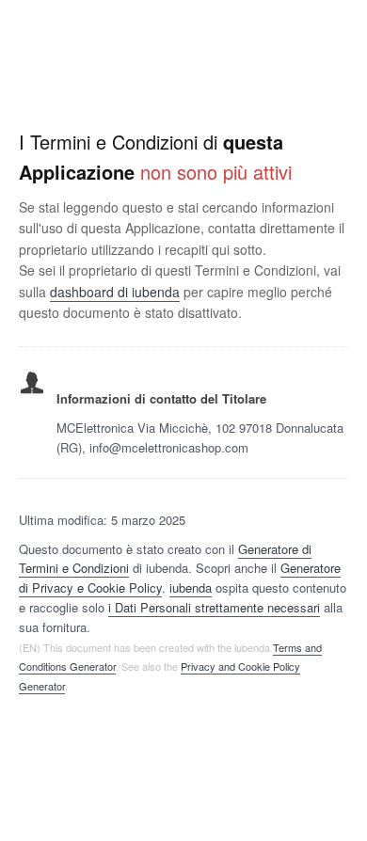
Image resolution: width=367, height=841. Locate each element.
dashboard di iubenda (115, 291)
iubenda (190, 587)
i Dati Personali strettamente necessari (214, 607)
